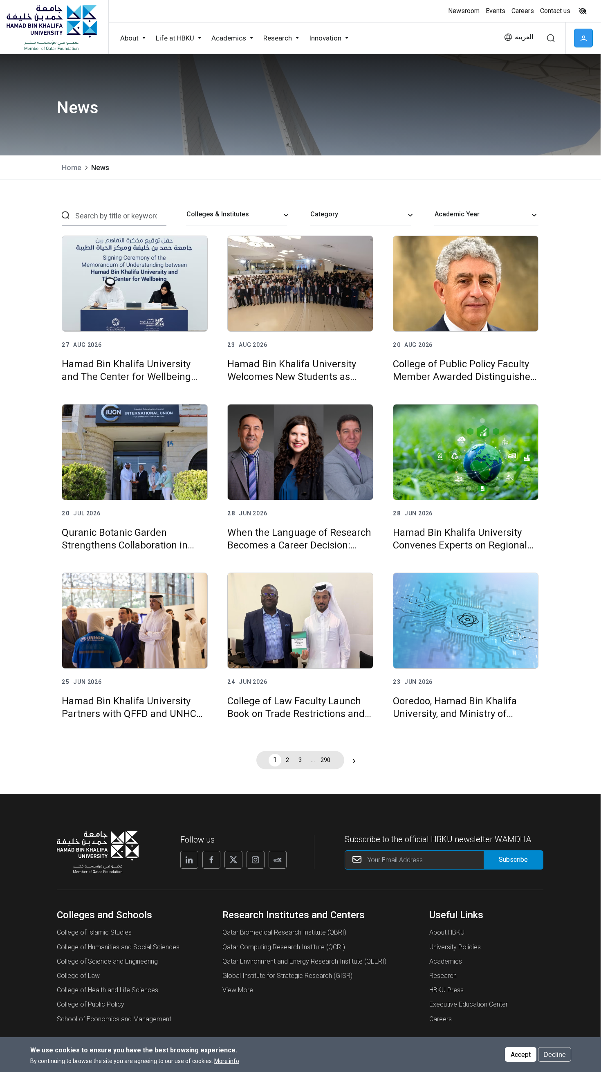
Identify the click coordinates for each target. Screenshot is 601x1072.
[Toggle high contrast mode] (581, 11)
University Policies (455, 947)
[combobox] (236, 215)
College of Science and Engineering (107, 961)
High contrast (583, 11)
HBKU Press (446, 990)
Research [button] (277, 38)
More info (226, 1061)
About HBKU (446, 932)
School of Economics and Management (114, 1019)
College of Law (78, 976)
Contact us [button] (555, 11)
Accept (521, 1054)
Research (443, 976)
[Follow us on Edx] (278, 860)
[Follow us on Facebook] (211, 860)
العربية (524, 37)
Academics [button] (228, 38)
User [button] (583, 38)
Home (71, 167)
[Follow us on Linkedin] (189, 860)
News (100, 167)
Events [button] (495, 11)
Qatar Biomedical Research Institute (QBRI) (284, 932)
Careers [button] (522, 11)
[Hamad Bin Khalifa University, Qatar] (51, 27)
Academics (445, 961)
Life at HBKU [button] (175, 38)
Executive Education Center (468, 1004)
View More (237, 990)
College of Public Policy (90, 1004)
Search (551, 38)
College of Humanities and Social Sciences (118, 947)
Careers (440, 1019)
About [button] (129, 38)
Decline (554, 1054)
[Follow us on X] (233, 860)
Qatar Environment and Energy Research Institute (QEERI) (304, 961)
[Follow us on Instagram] (256, 860)
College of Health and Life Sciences (107, 990)
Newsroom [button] (464, 11)
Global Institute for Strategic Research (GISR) (287, 976)
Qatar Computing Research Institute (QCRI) (283, 947)
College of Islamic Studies (94, 932)
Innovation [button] (325, 38)
